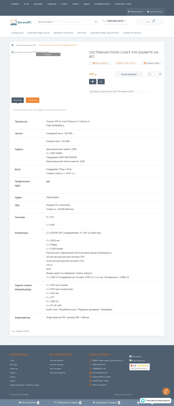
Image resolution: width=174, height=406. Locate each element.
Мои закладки (55, 368)
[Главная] (12, 45)
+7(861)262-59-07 (98, 364)
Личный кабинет (56, 360)
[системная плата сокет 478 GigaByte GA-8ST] (48, 52)
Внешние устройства (63, 33)
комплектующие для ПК (38, 33)
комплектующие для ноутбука (104, 33)
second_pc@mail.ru (99, 373)
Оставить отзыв (152, 63)
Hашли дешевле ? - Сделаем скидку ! (24, 385)
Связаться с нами (123, 4)
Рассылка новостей (57, 373)
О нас (26, 4)
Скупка (75, 4)
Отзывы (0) (32, 100)
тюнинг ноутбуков (132, 33)
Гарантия (51, 4)
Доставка (38, 4)
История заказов (56, 364)
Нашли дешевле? (129, 74)
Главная (15, 4)
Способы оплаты (102, 4)
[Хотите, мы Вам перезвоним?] (166, 391)
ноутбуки (81, 33)
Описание (18, 100)
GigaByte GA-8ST (22, 331)
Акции (86, 4)
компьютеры (17, 33)
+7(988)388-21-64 (98, 368)
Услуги (64, 4)
